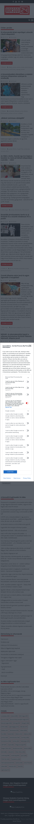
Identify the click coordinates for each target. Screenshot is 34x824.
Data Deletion (7, 478)
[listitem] (17, 377)
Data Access (17, 478)
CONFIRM (10, 471)
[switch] (27, 382)
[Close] (30, 346)
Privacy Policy (27, 478)
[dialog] (17, 412)
